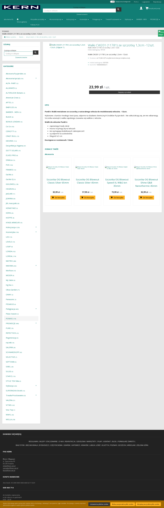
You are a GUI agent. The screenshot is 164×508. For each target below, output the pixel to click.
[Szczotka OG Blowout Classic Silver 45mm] (87, 167)
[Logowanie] (141, 8)
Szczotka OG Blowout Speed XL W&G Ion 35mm (117, 182)
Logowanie (146, 2)
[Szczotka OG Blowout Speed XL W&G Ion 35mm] (117, 167)
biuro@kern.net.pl (9, 470)
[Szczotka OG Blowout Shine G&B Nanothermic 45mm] (146, 167)
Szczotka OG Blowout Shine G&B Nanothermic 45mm (146, 182)
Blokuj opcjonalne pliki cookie (122, 504)
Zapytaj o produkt (124, 92)
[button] (136, 2)
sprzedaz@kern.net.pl (10, 468)
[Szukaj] (118, 9)
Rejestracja (157, 2)
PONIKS (21, 37)
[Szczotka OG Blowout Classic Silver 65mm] (58, 167)
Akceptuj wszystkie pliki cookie (148, 504)
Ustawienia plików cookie (99, 504)
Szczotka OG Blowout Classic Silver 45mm (87, 181)
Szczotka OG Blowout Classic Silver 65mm (58, 181)
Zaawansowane (82, 14)
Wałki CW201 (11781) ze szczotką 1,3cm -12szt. (41, 37)
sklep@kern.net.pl (9, 466)
